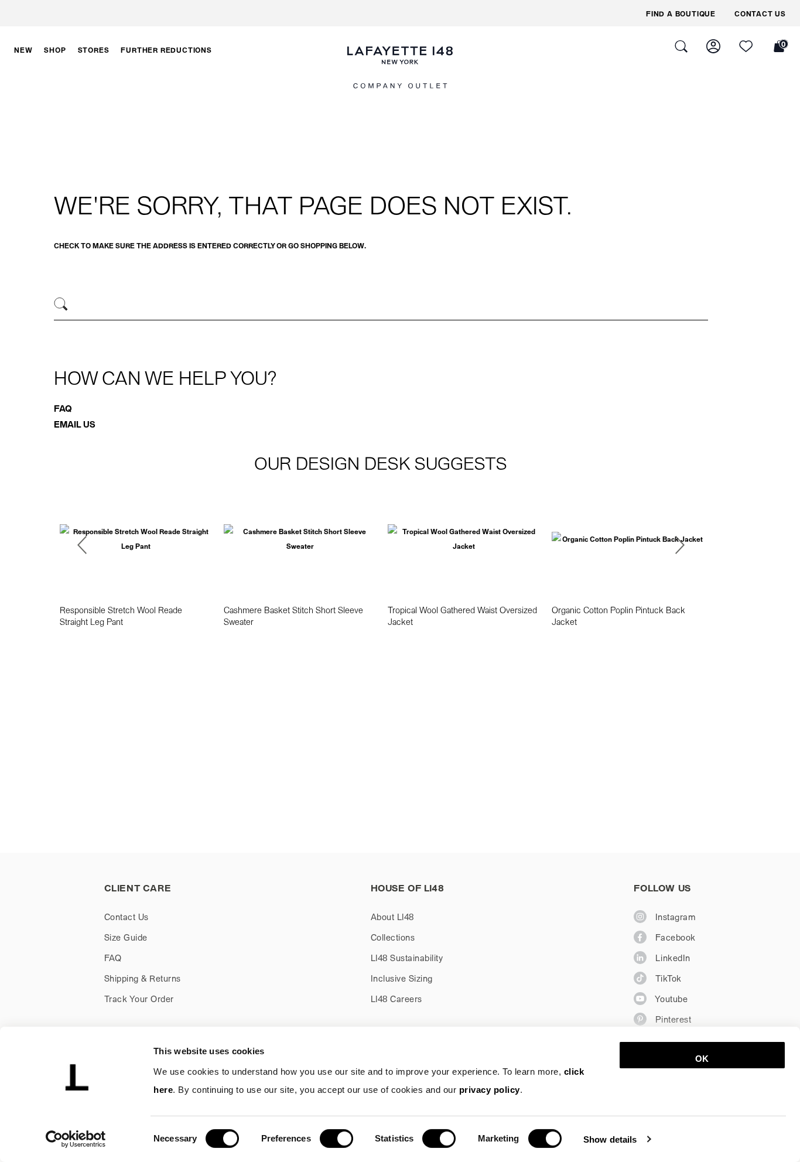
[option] (136, 557)
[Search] (61, 304)
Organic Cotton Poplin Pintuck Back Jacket (618, 615)
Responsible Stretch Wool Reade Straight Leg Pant (121, 615)
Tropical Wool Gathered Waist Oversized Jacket (462, 615)
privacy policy (489, 1090)
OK (702, 1059)
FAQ (63, 408)
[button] (23, 50)
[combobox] (381, 305)
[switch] (336, 1138)
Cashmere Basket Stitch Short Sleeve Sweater (293, 615)
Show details (610, 1139)
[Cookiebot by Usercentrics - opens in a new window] (76, 1139)
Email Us (74, 424)
